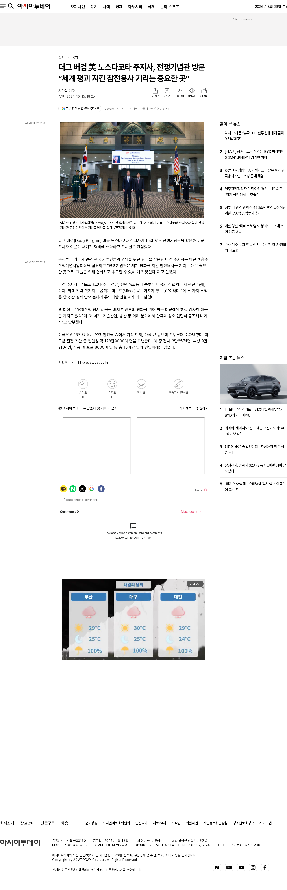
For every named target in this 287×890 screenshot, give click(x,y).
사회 (106, 6)
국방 (75, 57)
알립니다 (141, 823)
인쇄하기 (204, 96)
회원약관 (192, 823)
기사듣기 (192, 96)
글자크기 (180, 96)
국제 (151, 6)
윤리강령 (91, 823)
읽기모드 (167, 96)
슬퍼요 (112, 384)
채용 (64, 823)
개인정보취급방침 (215, 823)
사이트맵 (265, 823)
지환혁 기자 (66, 91)
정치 (94, 6)
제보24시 (159, 823)
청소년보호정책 (243, 823)
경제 (119, 6)
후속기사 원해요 (178, 384)
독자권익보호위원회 (116, 823)
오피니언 (78, 6)
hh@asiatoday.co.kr (93, 362)
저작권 (175, 823)
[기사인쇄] (204, 91)
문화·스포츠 (169, 6)
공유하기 (155, 96)
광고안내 (27, 823)
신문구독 (48, 823)
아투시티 (135, 6)
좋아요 (83, 384)
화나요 (141, 384)
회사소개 (7, 823)
